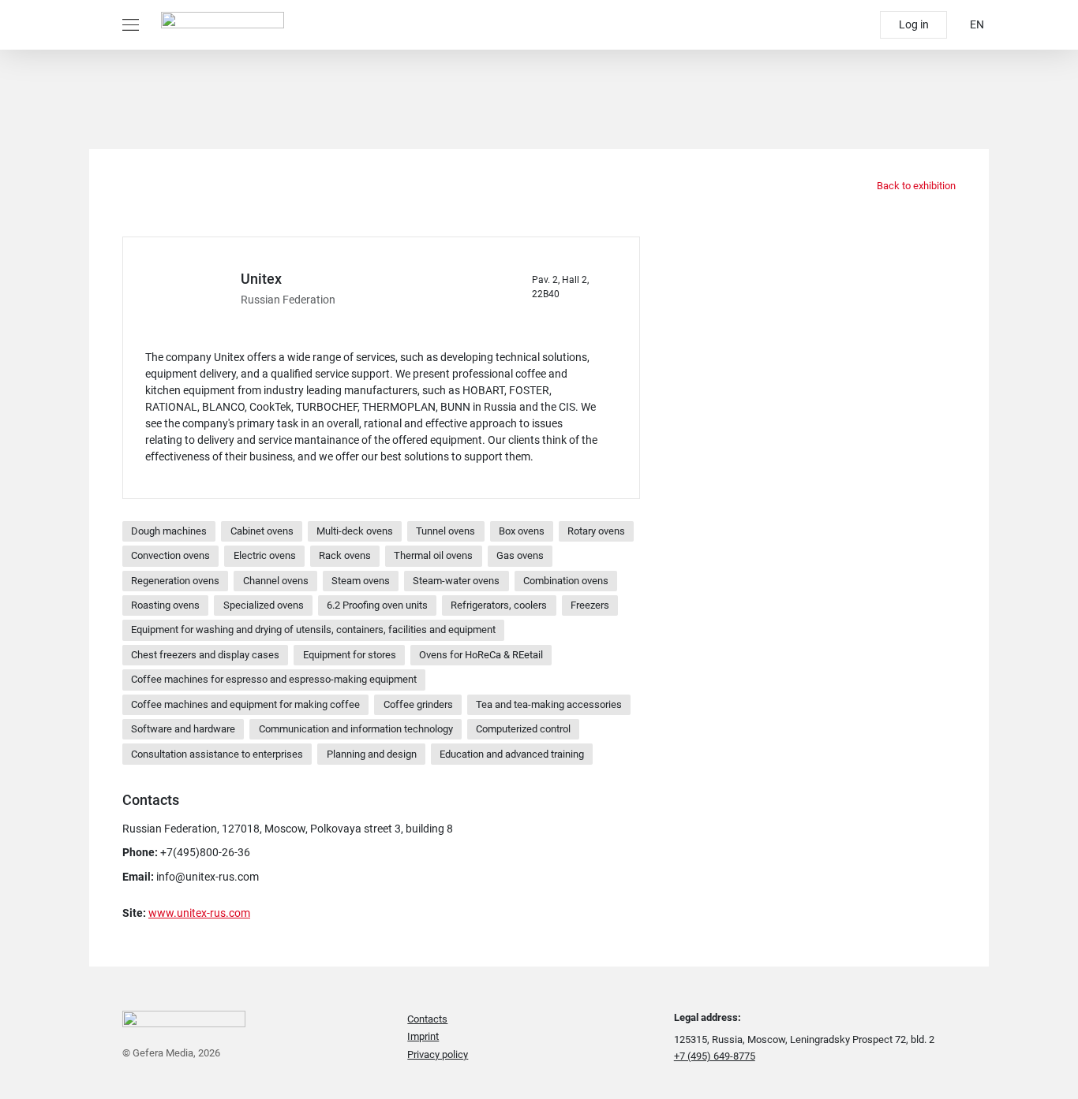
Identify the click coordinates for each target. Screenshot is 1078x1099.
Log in (914, 24)
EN (977, 24)
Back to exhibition (915, 186)
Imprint (423, 1036)
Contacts (427, 1019)
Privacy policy (437, 1054)
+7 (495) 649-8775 (714, 1056)
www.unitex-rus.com (199, 913)
